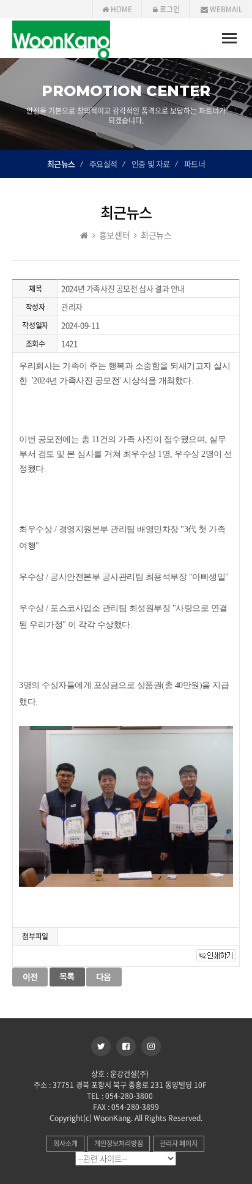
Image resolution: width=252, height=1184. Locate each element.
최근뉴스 (61, 163)
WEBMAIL (225, 9)
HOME (120, 9)
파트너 (195, 163)
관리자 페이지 (179, 1143)
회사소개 (65, 1143)
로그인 (169, 9)
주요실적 (103, 163)
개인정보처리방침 (118, 1143)
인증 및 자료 (151, 163)
